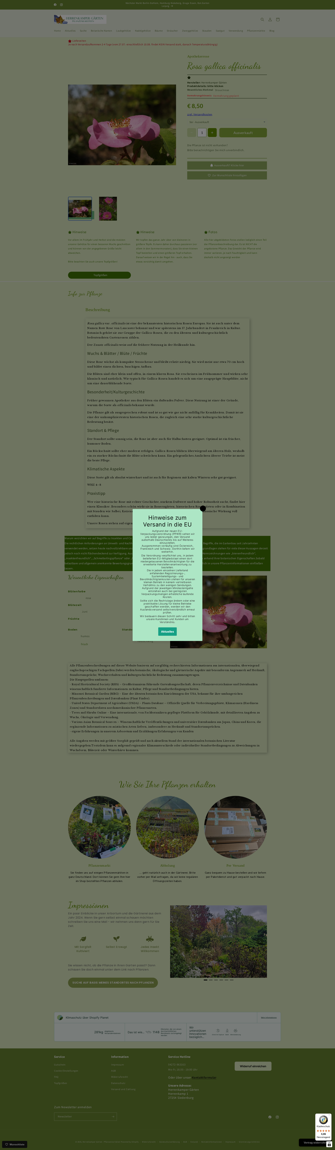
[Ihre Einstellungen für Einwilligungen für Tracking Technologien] (329, 1144)
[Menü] (329, 1116)
